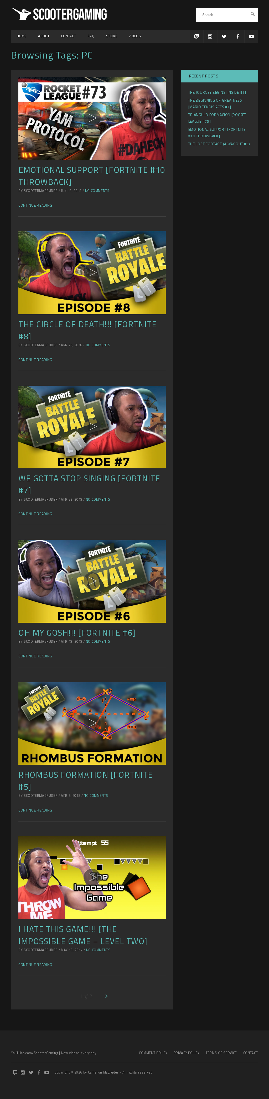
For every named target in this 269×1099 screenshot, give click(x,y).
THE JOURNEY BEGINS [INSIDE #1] (217, 92)
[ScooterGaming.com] (60, 18)
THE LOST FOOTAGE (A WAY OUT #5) (219, 143)
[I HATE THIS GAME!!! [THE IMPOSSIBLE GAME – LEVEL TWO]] (92, 877)
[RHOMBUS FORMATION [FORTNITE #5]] (92, 723)
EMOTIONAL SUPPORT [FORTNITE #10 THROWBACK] (91, 176)
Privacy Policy (186, 1052)
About (44, 36)
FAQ (91, 36)
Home (22, 36)
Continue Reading (35, 205)
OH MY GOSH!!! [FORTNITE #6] (77, 632)
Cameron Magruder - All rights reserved (120, 1072)
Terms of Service (221, 1052)
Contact (68, 36)
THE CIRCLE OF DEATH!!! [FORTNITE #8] (87, 330)
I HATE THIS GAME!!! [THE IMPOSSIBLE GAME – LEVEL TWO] (82, 935)
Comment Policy (153, 1052)
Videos (135, 36)
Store (111, 36)
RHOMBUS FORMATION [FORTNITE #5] (85, 780)
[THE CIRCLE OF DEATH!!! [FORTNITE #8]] (92, 272)
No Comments (97, 190)
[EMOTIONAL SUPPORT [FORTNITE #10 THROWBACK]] (92, 118)
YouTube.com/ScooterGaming (34, 1052)
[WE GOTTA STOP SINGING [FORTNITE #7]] (92, 427)
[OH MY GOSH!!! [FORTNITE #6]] (92, 581)
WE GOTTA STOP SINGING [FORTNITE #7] (89, 484)
